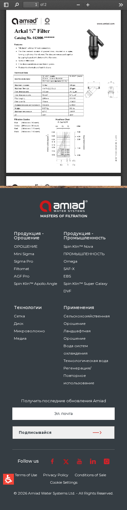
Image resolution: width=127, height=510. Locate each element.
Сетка (19, 316)
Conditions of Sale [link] (90, 475)
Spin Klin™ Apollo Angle (35, 283)
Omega (70, 261)
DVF (67, 291)
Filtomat (21, 268)
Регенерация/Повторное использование (78, 375)
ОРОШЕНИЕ (26, 246)
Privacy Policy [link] (55, 475)
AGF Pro (21, 276)
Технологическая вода (85, 360)
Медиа (20, 338)
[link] (52, 461)
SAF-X (69, 268)
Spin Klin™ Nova (78, 246)
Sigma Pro (23, 261)
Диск (18, 323)
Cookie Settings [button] (63, 482)
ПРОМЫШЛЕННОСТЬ (83, 253)
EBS (67, 276)
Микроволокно (29, 331)
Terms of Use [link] (26, 475)
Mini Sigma (24, 253)
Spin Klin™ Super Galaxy (85, 283)
